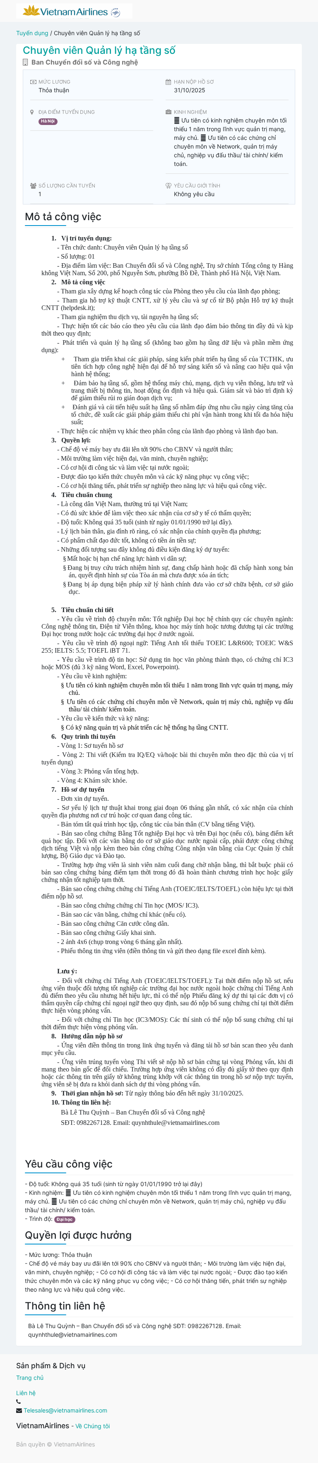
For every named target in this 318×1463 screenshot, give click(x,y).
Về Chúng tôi (92, 1425)
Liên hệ (26, 1392)
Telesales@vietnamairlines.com (65, 1410)
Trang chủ (29, 1377)
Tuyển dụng (32, 32)
